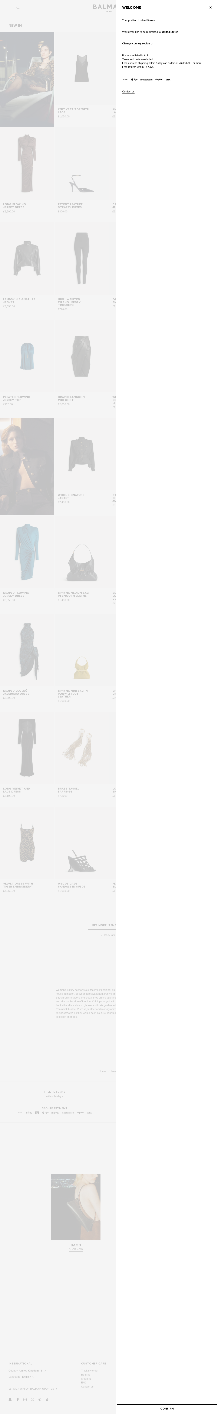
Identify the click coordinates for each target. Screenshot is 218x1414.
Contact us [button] (128, 91)
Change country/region (136, 43)
